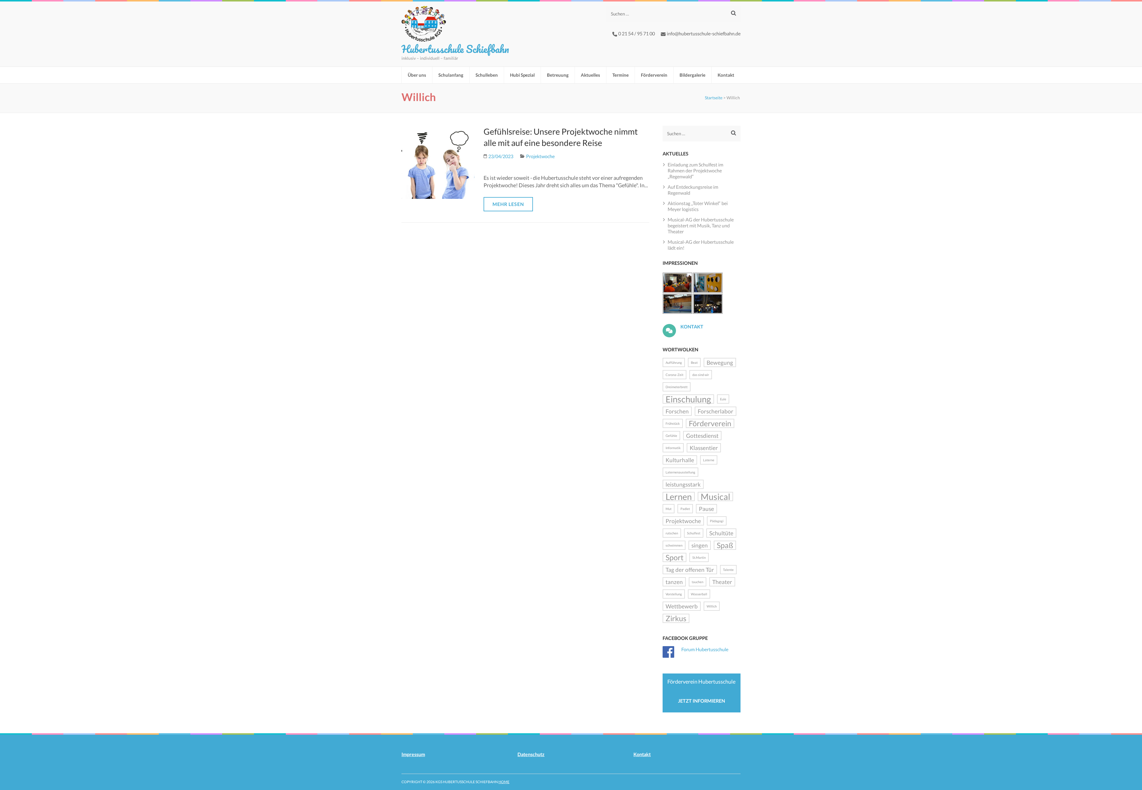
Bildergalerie (692, 75)
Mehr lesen (508, 204)
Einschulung (688, 399)
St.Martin (699, 557)
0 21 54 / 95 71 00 (636, 33)
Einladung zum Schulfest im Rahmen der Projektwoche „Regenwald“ (695, 170)
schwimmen (674, 545)
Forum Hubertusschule (704, 649)
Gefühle (671, 436)
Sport (674, 557)
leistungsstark (683, 484)
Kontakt (726, 75)
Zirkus (676, 618)
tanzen (674, 581)
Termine (620, 75)
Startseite (713, 97)
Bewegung (720, 362)
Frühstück (673, 423)
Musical (715, 496)
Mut (669, 509)
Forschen (677, 411)
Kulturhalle (680, 460)
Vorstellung (674, 594)
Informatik (673, 448)
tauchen (697, 582)
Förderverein (654, 75)
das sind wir (700, 375)
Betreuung (558, 75)
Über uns (417, 75)
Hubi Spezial (522, 75)
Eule (723, 399)
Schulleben (487, 75)
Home (503, 782)
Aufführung (674, 362)
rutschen (672, 533)
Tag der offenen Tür (690, 569)
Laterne (708, 460)
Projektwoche (540, 156)
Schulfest (693, 533)
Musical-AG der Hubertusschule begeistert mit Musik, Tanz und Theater (701, 225)
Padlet (685, 509)
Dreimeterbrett (677, 387)
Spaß (725, 545)
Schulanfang (450, 75)
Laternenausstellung (680, 472)
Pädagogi (717, 521)
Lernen (679, 496)
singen (699, 545)
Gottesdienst (702, 435)
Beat (694, 362)
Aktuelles (590, 75)
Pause (706, 508)
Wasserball (699, 594)
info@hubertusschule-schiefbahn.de (704, 33)
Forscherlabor (715, 411)
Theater (722, 581)
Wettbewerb (682, 606)
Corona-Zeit (674, 375)
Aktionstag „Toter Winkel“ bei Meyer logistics (698, 206)
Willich (712, 606)
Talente (728, 570)
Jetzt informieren (701, 701)
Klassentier (704, 447)
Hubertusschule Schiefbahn (455, 48)
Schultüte (721, 533)
